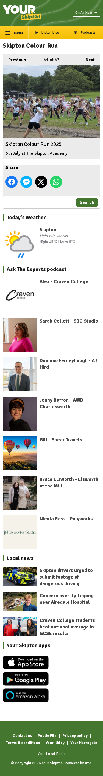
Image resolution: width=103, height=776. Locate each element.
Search (87, 202)
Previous (14, 60)
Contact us (22, 735)
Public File (47, 735)
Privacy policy (75, 735)
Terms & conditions (23, 742)
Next (87, 60)
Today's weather (26, 217)
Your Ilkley (55, 742)
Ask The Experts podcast (36, 269)
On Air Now (83, 12)
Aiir (88, 763)
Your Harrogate (83, 742)
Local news (20, 558)
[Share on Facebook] (11, 182)
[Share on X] (41, 182)
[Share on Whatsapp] (56, 182)
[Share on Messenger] (26, 182)
